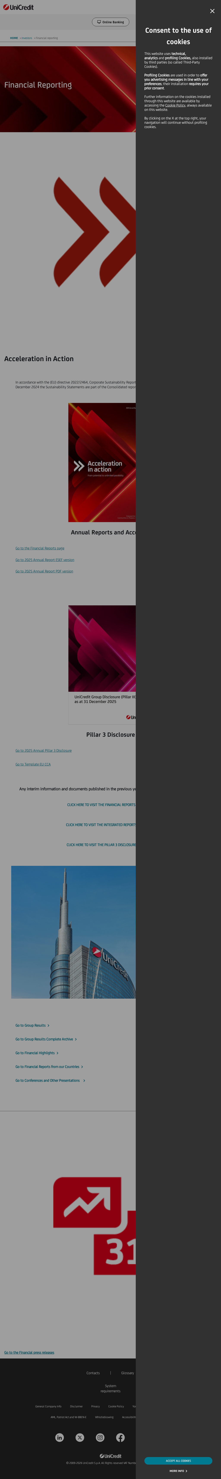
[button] (212, 11)
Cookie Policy (175, 105)
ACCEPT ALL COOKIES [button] (178, 1460)
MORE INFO (177, 1471)
